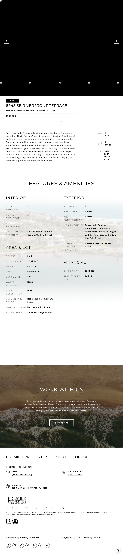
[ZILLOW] (8, 545)
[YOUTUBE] (47, 545)
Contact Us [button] (61, 423)
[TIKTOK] (40, 545)
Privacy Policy (91, 537)
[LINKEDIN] (34, 545)
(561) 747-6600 (75, 474)
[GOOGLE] (14, 545)
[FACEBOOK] (27, 545)
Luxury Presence (30, 537)
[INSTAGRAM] (21, 545)
